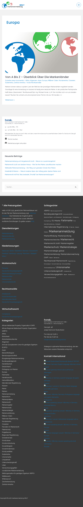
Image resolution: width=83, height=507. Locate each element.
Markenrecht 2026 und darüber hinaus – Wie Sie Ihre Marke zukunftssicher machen (33, 164)
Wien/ (4, 256)
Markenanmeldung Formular (11, 273)
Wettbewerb (6, 476)
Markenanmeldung (8, 239)
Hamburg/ (13, 253)
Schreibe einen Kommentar (14, 80)
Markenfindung (50, 236)
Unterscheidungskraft (53, 271)
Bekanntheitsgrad (8, 353)
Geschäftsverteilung (49, 224)
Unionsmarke (63, 267)
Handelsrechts (7, 377)
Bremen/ (26, 251)
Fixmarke (5, 268)
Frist (74, 220)
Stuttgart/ (33, 253)
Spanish (46, 383)
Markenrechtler (7, 276)
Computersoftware (68, 214)
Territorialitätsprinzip (49, 267)
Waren (65, 274)
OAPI (46, 257)
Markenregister (67, 243)
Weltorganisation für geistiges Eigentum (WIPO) (18, 473)
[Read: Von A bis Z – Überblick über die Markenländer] (41, 52)
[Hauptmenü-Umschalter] (79, 5)
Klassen (77, 227)
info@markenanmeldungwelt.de (55, 339)
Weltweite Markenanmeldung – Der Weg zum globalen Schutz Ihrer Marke (30, 168)
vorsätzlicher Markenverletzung (13, 470)
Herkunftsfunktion (8, 380)
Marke (4, 388)
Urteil (4, 465)
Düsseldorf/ (33, 251)
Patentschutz (6, 429)
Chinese (47, 438)
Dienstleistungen (67, 217)
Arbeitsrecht (6, 294)
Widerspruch (71, 274)
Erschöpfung (47, 220)
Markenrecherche (8, 236)
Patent (51, 257)
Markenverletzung (52, 254)
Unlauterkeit (6, 460)
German (76, 361)
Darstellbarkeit (7, 364)
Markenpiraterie (7, 399)
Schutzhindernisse (56, 264)
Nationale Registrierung (10, 418)
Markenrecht (67, 239)
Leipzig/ (20, 253)
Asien (40, 80)
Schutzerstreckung (8, 443)
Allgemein (33, 80)
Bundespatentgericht (53, 214)
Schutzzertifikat (66, 264)
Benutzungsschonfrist (56, 210)
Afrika (27, 80)
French (46, 375)
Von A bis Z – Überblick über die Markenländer (37, 77)
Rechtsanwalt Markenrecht (55, 261)
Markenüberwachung (70, 254)
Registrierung (71, 261)
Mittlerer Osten (53, 80)
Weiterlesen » (10, 100)
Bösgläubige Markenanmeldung (13, 358)
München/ (26, 253)
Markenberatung (7, 233)
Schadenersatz (7, 438)
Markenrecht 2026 (52, 243)
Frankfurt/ (5, 253)
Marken (46, 232)
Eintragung (76, 217)
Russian (46, 446)
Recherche (56, 257)
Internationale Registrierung (56, 227)
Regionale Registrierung (10, 435)
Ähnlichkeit (5, 336)
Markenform (6, 397)
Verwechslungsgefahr (53, 274)
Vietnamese (48, 422)
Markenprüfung (64, 236)
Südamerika (9, 82)
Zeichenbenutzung (8, 481)
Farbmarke (66, 220)
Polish (46, 408)
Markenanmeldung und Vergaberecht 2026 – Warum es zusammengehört (30, 161)
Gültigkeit (57, 224)
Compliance (6, 314)
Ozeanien (72, 80)
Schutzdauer (47, 264)
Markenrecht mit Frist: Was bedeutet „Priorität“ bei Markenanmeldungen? (29, 174)
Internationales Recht (9, 299)
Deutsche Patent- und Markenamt (53, 217)
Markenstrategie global (54, 251)
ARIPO (47, 211)
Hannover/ (6, 251)
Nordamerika (63, 80)
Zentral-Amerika (19, 82)
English (46, 367)
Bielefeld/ (19, 251)
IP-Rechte (71, 227)
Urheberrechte (67, 271)
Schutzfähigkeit (7, 446)
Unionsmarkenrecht (8, 282)
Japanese (47, 416)
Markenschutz (7, 279)
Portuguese (48, 400)
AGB (32, 221)
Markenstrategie (68, 247)
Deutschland (6, 366)
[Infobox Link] (41, 139)
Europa (44, 80)
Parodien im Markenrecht (10, 427)
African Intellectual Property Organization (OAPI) (18, 325)
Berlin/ (12, 251)
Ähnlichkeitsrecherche (50, 277)
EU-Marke (56, 221)
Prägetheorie (6, 432)
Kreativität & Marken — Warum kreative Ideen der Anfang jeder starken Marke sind (33, 171)
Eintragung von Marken (10, 369)
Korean (46, 430)
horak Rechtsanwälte (9, 296)
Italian (46, 391)
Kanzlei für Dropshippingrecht (12, 271)
